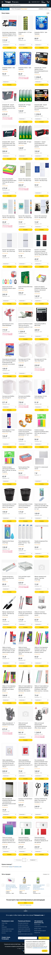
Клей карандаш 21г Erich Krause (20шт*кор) (8, 430)
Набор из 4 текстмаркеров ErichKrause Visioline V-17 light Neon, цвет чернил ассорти (8, 688)
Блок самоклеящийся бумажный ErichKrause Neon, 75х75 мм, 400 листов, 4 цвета (9, 181)
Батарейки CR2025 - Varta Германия (8, 68)
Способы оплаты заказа (23, 925)
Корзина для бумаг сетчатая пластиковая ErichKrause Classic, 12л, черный (9, 505)
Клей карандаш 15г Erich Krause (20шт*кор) (41, 397)
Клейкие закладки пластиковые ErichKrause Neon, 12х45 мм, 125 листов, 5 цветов (9, 469)
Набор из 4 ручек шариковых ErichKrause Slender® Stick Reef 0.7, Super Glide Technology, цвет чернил (25, 651)
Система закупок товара (7, 930)
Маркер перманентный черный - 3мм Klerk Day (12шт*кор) (8, 613)
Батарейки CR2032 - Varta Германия (24, 68)
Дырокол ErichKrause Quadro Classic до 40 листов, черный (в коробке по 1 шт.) (25, 325)
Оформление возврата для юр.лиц (25, 933)
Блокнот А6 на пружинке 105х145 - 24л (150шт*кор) (25, 216)
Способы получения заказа (23, 927)
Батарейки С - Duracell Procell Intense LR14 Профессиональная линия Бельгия (41, 144)
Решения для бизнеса (24, 921)
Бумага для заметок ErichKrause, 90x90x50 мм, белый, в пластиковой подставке (41, 289)
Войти (25, 902)
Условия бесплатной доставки (40, 926)
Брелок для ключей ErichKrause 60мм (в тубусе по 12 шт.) (9, 288)
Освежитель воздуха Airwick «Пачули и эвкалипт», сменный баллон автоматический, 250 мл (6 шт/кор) (39, 887)
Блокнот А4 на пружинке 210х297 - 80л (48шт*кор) (24, 179)
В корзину (9, 47)
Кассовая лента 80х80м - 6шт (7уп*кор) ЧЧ (8, 397)
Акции (3, 925)
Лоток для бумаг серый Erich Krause (24, 577)
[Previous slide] (3, 885)
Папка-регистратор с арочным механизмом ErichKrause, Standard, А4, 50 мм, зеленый (25, 840)
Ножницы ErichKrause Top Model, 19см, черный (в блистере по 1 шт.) (41, 800)
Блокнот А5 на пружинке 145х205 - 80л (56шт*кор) (41, 179)
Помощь (10, 866)
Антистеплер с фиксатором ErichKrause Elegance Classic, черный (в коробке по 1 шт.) (9, 34)
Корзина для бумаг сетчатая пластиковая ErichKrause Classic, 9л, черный (25, 505)
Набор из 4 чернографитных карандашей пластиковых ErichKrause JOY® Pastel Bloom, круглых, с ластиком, (41, 688)
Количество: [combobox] (6, 44)
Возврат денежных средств (40, 930)
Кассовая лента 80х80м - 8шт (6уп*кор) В (24, 397)
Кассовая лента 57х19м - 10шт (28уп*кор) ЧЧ (24, 360)
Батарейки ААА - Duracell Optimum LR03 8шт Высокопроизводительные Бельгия (41, 107)
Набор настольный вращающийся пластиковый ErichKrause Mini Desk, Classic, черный (24, 725)
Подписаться (44, 938)
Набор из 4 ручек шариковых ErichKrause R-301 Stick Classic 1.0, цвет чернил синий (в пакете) (8, 650)
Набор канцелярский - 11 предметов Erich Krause (8, 723)
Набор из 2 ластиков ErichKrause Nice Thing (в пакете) (40, 613)
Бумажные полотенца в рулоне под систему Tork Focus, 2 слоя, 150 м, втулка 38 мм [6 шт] (11, 887)
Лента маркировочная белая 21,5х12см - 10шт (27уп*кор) (24, 542)
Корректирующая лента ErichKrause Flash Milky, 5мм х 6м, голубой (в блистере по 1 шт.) (41, 506)
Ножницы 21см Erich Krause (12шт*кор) (25, 799)
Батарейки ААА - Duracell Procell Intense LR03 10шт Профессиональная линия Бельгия (8, 144)
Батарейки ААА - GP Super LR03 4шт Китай (24, 142)
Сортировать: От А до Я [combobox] (43, 8)
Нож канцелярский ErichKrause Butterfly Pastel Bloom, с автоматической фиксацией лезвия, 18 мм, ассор (41, 763)
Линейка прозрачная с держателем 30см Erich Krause (8, 578)
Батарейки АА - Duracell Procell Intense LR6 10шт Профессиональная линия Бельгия (8, 107)
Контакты (4, 932)
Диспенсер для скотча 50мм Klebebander (7, 324)
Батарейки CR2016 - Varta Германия (41, 33)
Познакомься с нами (8, 921)
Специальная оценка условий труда (12, 944)
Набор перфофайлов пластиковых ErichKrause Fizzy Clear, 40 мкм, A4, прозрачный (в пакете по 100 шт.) (8, 763)
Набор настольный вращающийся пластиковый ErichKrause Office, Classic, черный (41, 725)
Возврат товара (37, 928)
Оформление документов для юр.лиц (24, 931)
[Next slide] (48, 885)
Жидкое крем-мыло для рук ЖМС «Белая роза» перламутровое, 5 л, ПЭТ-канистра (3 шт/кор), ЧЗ (25, 887)
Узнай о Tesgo (4, 923)
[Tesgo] (7, 2)
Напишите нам (38, 915)
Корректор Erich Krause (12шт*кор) (8, 541)
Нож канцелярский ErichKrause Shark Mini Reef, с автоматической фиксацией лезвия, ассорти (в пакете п (9, 802)
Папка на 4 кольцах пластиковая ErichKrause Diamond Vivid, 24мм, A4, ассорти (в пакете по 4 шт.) (8, 840)
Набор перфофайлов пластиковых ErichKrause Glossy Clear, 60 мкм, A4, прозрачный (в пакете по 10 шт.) (25, 763)
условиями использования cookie (40, 947)
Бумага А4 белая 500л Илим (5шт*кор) (25, 287)
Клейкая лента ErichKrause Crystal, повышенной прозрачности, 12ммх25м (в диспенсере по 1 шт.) (25, 432)
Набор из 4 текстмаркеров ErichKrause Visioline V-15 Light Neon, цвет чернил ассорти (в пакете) (41, 650)
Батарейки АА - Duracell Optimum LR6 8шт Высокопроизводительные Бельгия (41, 70)
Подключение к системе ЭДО (24, 929)
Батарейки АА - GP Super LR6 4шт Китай (24, 105)
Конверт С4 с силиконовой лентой (41, 467)
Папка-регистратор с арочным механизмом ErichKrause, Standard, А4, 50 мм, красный (41, 840)
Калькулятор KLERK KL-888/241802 (40, 324)
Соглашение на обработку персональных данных (16, 946)
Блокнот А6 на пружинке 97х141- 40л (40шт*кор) (41, 216)
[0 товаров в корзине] (48, 2)
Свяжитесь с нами (17, 866)
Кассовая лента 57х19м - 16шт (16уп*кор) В (41, 360)
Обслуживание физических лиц (38, 921)
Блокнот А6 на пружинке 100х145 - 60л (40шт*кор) (8, 216)
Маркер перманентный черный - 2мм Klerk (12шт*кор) (40, 578)
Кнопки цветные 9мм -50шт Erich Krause (23, 467)
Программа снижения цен (23, 923)
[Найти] (48, 5)
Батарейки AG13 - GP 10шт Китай (25, 33)
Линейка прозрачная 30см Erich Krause (41, 541)
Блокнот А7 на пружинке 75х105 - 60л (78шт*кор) (24, 250)
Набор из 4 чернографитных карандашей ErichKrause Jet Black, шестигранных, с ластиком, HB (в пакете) (25, 688)
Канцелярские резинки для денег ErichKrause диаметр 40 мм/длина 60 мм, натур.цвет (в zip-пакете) (9, 362)
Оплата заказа (37, 924)
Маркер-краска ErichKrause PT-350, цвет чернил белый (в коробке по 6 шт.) (25, 613)
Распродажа (4, 927)
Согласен (45, 950)
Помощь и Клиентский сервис (8, 929)
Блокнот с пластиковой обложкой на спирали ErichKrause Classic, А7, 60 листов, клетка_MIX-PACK (41, 252)
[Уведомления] (29, 2)
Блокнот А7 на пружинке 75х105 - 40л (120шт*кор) (8, 250)
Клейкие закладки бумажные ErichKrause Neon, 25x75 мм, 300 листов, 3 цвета (42, 432)
